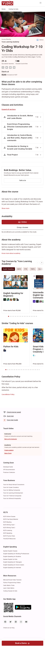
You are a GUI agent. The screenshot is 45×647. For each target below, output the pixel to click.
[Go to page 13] (29, 316)
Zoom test (10, 416)
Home (3, 9)
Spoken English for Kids (10, 559)
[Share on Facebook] (10, 67)
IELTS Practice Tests (9, 536)
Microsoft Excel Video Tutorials (12, 580)
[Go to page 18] (35, 369)
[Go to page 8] (20, 316)
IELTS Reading (7, 522)
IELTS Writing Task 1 (9, 525)
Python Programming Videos (12, 582)
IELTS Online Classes (9, 516)
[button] (40, 3)
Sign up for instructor (10, 439)
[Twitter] (10, 622)
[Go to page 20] (39, 369)
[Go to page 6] (17, 316)
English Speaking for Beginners (13, 294)
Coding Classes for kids (10, 591)
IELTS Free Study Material (10, 519)
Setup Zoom (7, 453)
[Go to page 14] (31, 316)
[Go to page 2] (10, 316)
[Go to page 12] (27, 316)
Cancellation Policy (8, 394)
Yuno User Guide (12, 420)
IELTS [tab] (19, 269)
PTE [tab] (25, 269)
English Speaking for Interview (12, 567)
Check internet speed (14, 412)
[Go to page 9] (22, 316)
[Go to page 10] (24, 316)
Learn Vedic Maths (8, 588)
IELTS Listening (7, 530)
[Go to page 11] (23, 369)
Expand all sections (9, 109)
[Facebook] (5, 622)
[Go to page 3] (9, 369)
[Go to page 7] (16, 369)
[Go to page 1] (8, 316)
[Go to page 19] (37, 369)
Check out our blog (8, 628)
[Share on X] (6, 67)
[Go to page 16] (34, 316)
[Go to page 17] (36, 316)
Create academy (9, 450)
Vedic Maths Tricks (8, 585)
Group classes (22, 227)
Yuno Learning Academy (10, 42)
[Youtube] (26, 622)
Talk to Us (22, 180)
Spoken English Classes (10, 551)
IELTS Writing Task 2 (9, 527)
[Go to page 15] (30, 369)
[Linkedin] (16, 622)
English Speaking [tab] (8, 269)
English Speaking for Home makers (13, 565)
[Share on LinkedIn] (14, 67)
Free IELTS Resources (9, 538)
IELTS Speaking (7, 533)
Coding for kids (13, 9)
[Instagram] (21, 622)
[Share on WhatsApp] (3, 67)
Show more (5, 208)
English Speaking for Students (12, 556)
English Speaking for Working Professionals (16, 553)
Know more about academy (11, 253)
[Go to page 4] (13, 316)
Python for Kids (10, 346)
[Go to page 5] (15, 316)
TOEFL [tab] (33, 269)
